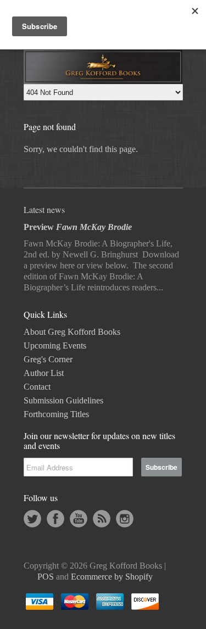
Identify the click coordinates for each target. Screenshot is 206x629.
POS (45, 576)
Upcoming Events (55, 345)
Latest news (44, 209)
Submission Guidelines (63, 400)
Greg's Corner (48, 359)
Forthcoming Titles (56, 414)
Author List (44, 373)
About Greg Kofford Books (72, 331)
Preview (78, 227)
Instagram (124, 518)
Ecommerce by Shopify (112, 576)
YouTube (78, 518)
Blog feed (101, 518)
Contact (37, 386)
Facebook (55, 518)
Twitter (32, 518)
